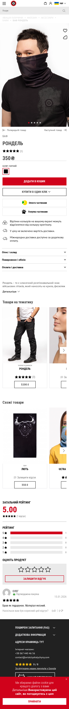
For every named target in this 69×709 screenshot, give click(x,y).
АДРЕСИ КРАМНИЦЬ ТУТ (29, 642)
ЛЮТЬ (24, 469)
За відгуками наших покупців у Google (35, 668)
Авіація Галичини (13, 17)
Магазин (32, 17)
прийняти (34, 701)
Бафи (6, 20)
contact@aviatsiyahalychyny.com (32, 657)
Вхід (50, 3)
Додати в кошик (34, 181)
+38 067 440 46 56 (25, 653)
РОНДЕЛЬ (24, 368)
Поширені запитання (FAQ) (32, 627)
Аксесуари (47, 17)
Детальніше (20, 690)
